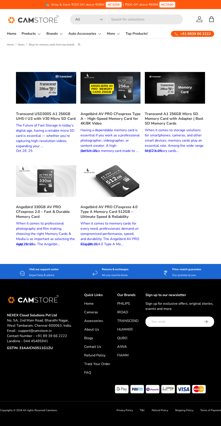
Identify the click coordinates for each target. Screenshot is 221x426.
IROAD (122, 312)
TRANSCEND (128, 320)
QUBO (122, 338)
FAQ (87, 372)
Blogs (88, 338)
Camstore (51, 410)
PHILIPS (123, 303)
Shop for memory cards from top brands (52, 44)
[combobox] (126, 19)
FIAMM (123, 355)
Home (11, 33)
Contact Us (92, 346)
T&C (142, 410)
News (21, 44)
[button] (211, 19)
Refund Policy (95, 355)
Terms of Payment (210, 410)
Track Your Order (97, 364)
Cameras (91, 312)
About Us (91, 329)
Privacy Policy (125, 410)
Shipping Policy (184, 410)
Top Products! (137, 33)
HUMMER (125, 329)
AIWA (122, 346)
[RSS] (79, 44)
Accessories (93, 320)
